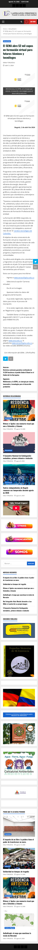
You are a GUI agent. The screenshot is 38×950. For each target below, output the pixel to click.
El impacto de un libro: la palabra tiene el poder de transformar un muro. (18, 578)
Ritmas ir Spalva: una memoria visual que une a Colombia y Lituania (18, 424)
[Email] (11, 359)
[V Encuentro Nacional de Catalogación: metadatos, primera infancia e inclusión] (19, 442)
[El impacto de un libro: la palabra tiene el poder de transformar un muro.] (19, 826)
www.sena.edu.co (15, 340)
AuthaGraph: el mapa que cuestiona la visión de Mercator (17, 934)
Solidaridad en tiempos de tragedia (14, 584)
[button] (3, 22)
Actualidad (7, 41)
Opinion (7, 866)
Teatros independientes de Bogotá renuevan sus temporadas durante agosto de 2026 (18, 490)
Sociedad (8, 834)
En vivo (32, 21)
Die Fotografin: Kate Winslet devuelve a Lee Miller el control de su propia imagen (17, 602)
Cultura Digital (9, 928)
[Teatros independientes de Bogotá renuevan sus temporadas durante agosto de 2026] (19, 474)
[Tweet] (5, 359)
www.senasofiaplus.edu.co (24, 277)
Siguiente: (18, 383)
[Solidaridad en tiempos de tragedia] (19, 858)
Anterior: (18, 371)
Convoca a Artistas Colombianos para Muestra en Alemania (19, 714)
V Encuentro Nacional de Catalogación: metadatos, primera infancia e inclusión (18, 457)
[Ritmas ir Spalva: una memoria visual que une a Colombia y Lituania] (19, 410)
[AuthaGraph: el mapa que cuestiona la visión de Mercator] (19, 920)
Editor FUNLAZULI (9, 62)
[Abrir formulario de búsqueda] (21, 22)
